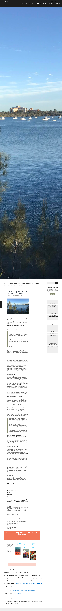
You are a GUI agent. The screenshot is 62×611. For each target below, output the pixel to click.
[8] (7, 528)
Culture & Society (53, 335)
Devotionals (57, 3)
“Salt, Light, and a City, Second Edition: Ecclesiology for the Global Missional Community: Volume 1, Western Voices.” (17, 500)
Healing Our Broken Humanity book (33, 546)
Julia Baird (9, 496)
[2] (14, 374)
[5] (16, 436)
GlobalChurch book (19, 544)
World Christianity (49, 3)
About (22, 3)
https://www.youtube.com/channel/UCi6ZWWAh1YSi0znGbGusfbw (30, 596)
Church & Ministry (53, 333)
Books (26, 3)
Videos (37, 3)
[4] (25, 415)
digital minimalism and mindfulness (52, 338)
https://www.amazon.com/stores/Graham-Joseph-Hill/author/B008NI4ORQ (28, 583)
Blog (30, 3)
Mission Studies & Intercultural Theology (52, 344)
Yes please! (22, 537)
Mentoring (42, 3)
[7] (27, 453)
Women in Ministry (19, 285)
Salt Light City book (25, 545)
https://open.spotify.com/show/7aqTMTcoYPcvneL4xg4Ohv (24, 590)
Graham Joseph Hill (6, 285)
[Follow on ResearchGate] (59, 2)
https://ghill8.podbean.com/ (19, 593)
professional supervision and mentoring (52, 347)
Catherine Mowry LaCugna (11, 490)
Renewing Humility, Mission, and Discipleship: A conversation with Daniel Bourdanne (52, 302)
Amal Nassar (9, 492)
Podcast (33, 3)
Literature (52, 341)
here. (8, 502)
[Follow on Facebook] (50, 2)
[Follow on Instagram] (51, 2)
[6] (17, 446)
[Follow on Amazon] (56, 2)
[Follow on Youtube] (48, 2)
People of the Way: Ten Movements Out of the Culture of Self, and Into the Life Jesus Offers (52, 317)
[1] (16, 329)
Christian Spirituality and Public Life (52, 331)
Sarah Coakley (9, 494)
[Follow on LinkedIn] (54, 2)
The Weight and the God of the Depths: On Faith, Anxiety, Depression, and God (52, 312)
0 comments (22, 285)
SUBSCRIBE (52, 294)
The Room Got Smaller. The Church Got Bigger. (52, 306)
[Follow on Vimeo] (58, 2)
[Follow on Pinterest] (55, 2)
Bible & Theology (15, 285)
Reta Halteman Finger (11, 488)
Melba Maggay (9, 485)
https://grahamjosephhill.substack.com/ (23, 598)
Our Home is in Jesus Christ (52, 308)
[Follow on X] (52, 2)
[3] (20, 384)
